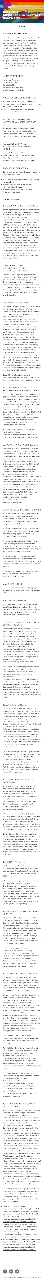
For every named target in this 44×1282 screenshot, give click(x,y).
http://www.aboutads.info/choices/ (19, 679)
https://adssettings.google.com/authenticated (19, 1222)
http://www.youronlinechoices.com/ (23, 682)
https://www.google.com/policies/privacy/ (18, 1234)
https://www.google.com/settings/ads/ (17, 1237)
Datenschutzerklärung (10, 1277)
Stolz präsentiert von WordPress (30, 1277)
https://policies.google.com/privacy (15, 1219)
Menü (23, 26)
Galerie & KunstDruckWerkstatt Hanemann (22, 15)
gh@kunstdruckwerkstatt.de (13, 90)
